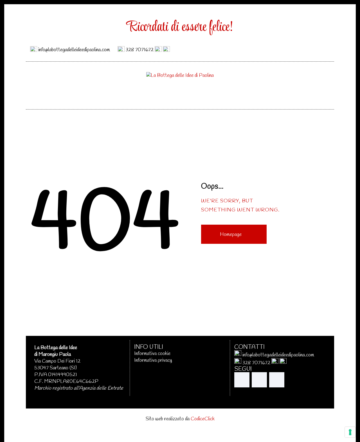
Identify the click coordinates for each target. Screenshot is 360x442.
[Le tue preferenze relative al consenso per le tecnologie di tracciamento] (350, 432)
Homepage (231, 234)
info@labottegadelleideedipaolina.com (74, 49)
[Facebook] (307, 49)
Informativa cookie (152, 353)
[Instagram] (323, 49)
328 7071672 (140, 49)
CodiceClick (203, 419)
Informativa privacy (153, 360)
